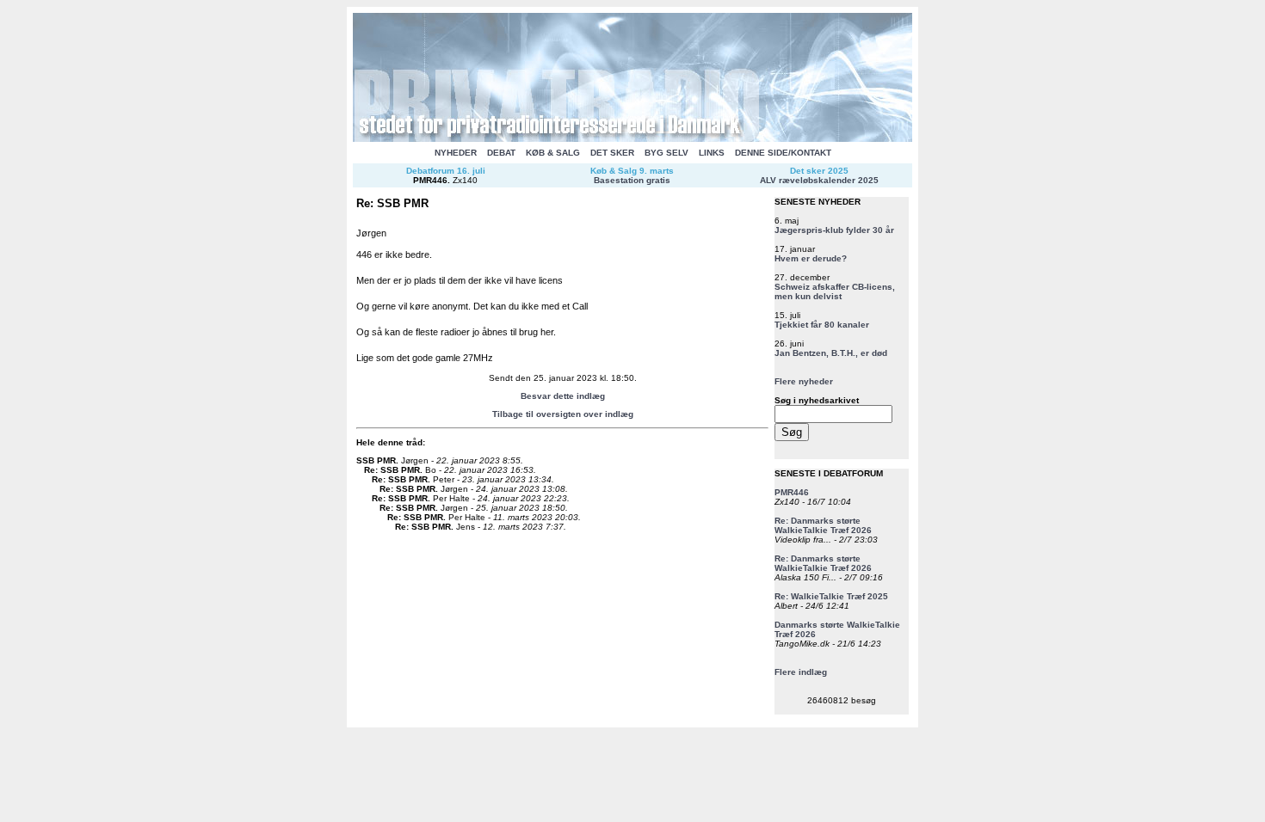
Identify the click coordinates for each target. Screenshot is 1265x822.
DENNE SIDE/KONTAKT (783, 152)
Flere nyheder (803, 381)
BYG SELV (666, 152)
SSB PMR (376, 460)
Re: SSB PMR (392, 470)
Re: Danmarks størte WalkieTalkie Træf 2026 (823, 525)
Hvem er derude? (810, 258)
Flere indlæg (800, 672)
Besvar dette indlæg (563, 396)
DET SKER (612, 152)
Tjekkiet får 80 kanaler (821, 324)
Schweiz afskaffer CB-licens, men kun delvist (834, 291)
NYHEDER (456, 152)
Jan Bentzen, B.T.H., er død (830, 353)
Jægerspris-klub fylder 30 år (834, 230)
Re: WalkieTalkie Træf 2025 (831, 596)
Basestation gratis (632, 180)
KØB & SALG (553, 152)
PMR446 (430, 180)
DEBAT (501, 152)
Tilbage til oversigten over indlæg (562, 414)
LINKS (712, 152)
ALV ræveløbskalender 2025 (819, 180)
